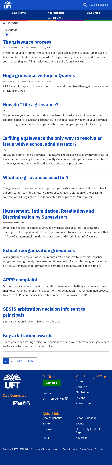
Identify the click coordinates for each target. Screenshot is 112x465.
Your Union (93, 12)
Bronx (79, 381)
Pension (47, 429)
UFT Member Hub (54, 398)
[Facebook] (13, 405)
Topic (6, 34)
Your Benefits (56, 12)
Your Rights (19, 12)
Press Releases (70, 449)
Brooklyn (81, 386)
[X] (25, 405)
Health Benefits (52, 417)
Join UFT (52, 383)
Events (80, 423)
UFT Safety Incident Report (88, 430)
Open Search (85, 5)
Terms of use (100, 449)
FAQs (46, 437)
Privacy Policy (86, 449)
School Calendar (86, 417)
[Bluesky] (19, 405)
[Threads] (28, 405)
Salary (46, 423)
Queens (80, 397)
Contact (48, 393)
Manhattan (83, 392)
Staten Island (84, 403)
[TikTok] (22, 405)
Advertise (81, 437)
